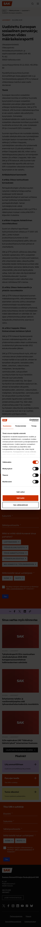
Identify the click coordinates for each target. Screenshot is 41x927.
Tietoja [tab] (33, 426)
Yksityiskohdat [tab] (20, 426)
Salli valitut (21, 492)
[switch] (36, 468)
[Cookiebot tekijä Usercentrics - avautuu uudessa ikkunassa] (29, 420)
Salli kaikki (20, 498)
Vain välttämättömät (20, 505)
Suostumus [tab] (7, 426)
